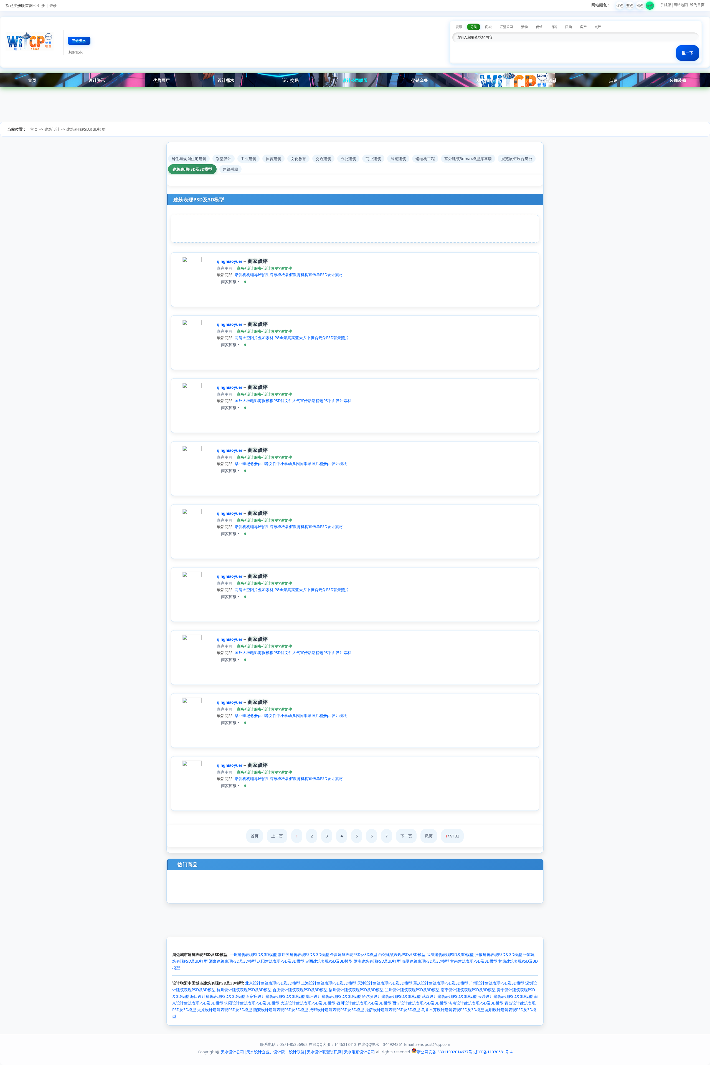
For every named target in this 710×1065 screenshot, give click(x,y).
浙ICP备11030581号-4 (493, 1051)
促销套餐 (419, 80)
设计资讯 (96, 80)
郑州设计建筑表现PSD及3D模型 (333, 996)
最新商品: (225, 274)
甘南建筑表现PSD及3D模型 (473, 961)
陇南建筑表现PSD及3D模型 (377, 961)
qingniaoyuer (230, 261)
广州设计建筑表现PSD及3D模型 (496, 983)
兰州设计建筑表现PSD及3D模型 (412, 989)
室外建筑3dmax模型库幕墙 (468, 158)
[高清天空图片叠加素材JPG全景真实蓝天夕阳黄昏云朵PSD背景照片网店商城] (192, 323)
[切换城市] (75, 52)
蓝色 (629, 5)
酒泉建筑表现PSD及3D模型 (232, 961)
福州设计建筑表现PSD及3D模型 (356, 989)
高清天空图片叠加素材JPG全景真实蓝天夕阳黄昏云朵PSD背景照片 (292, 337)
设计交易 (290, 80)
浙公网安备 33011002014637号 (444, 1051)
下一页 (406, 836)
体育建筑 (273, 158)
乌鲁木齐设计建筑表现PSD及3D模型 (452, 1009)
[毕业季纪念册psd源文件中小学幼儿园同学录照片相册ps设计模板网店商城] (192, 449)
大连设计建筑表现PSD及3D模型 (307, 1003)
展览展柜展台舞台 (516, 158)
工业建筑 (248, 158)
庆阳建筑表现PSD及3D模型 (280, 961)
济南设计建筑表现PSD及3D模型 (475, 1003)
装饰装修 (678, 80)
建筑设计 (52, 129)
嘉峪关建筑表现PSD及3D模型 (303, 954)
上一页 (277, 836)
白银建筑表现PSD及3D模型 (401, 954)
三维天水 (79, 40)
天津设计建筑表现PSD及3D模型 (384, 983)
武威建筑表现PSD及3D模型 (450, 954)
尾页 (429, 836)
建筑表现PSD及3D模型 (86, 129)
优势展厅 (161, 80)
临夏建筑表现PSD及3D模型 (425, 961)
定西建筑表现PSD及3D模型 (329, 961)
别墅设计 (223, 158)
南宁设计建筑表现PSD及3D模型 (468, 989)
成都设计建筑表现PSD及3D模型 (336, 1009)
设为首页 (697, 4)
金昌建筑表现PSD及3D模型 (353, 954)
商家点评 (257, 261)
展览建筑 (398, 158)
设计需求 (226, 80)
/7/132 (452, 836)
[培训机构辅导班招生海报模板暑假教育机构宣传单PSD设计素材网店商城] (192, 260)
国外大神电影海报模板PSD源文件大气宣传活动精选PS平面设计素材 (293, 400)
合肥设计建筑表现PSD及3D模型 (300, 989)
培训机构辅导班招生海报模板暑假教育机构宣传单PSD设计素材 (289, 274)
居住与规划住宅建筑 (188, 158)
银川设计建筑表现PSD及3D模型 (363, 1003)
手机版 (665, 4)
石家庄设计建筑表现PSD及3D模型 (275, 996)
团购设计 (548, 80)
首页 (32, 80)
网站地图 (680, 4)
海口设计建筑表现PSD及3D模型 (217, 996)
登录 (53, 5)
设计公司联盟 (355, 80)
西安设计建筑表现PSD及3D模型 (280, 1009)
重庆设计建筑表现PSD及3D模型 (440, 983)
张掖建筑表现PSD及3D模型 (498, 954)
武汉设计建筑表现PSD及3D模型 (449, 996)
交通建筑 (323, 158)
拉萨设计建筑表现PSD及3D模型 (392, 1009)
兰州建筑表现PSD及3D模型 (253, 954)
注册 (41, 5)
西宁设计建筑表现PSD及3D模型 (419, 1003)
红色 (619, 5)
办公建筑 (348, 158)
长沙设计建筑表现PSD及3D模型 (505, 996)
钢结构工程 (425, 158)
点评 (613, 80)
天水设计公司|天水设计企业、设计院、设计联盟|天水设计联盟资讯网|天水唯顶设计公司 (298, 1051)
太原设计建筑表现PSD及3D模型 (224, 1009)
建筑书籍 (230, 169)
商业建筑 (373, 158)
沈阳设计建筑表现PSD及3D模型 (251, 1003)
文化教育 (298, 158)
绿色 (649, 5)
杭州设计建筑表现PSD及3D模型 (244, 989)
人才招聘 (484, 80)
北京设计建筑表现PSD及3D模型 (272, 983)
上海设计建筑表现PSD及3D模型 (328, 983)
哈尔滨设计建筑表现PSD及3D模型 (391, 996)
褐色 (639, 5)
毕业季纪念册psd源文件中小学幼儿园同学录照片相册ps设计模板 (291, 463)
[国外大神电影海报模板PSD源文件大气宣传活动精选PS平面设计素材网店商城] (192, 386)
